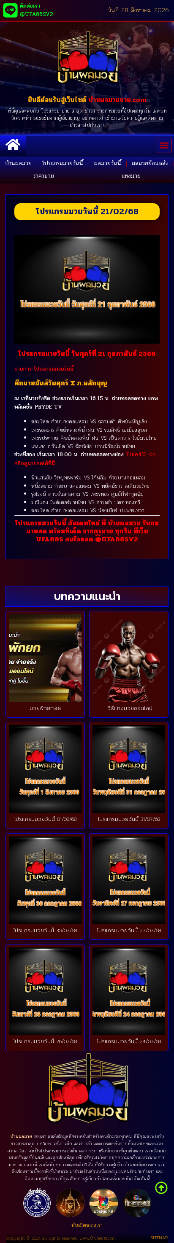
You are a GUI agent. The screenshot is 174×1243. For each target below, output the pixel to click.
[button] (164, 145)
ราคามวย (43, 176)
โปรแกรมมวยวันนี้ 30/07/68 (45, 930)
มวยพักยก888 (45, 708)
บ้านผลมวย (18, 163)
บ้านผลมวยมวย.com (117, 99)
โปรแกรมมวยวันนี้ (62, 163)
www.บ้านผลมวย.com (97, 1238)
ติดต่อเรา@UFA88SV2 (36, 10)
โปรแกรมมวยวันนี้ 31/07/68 (129, 819)
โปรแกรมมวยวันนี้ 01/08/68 (45, 819)
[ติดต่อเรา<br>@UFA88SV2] (10, 10)
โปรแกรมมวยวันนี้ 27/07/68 (129, 930)
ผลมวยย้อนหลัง (150, 163)
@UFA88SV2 (116, 539)
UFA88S (49, 539)
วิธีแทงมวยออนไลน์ (128, 708)
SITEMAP (159, 1238)
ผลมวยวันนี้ (107, 163)
